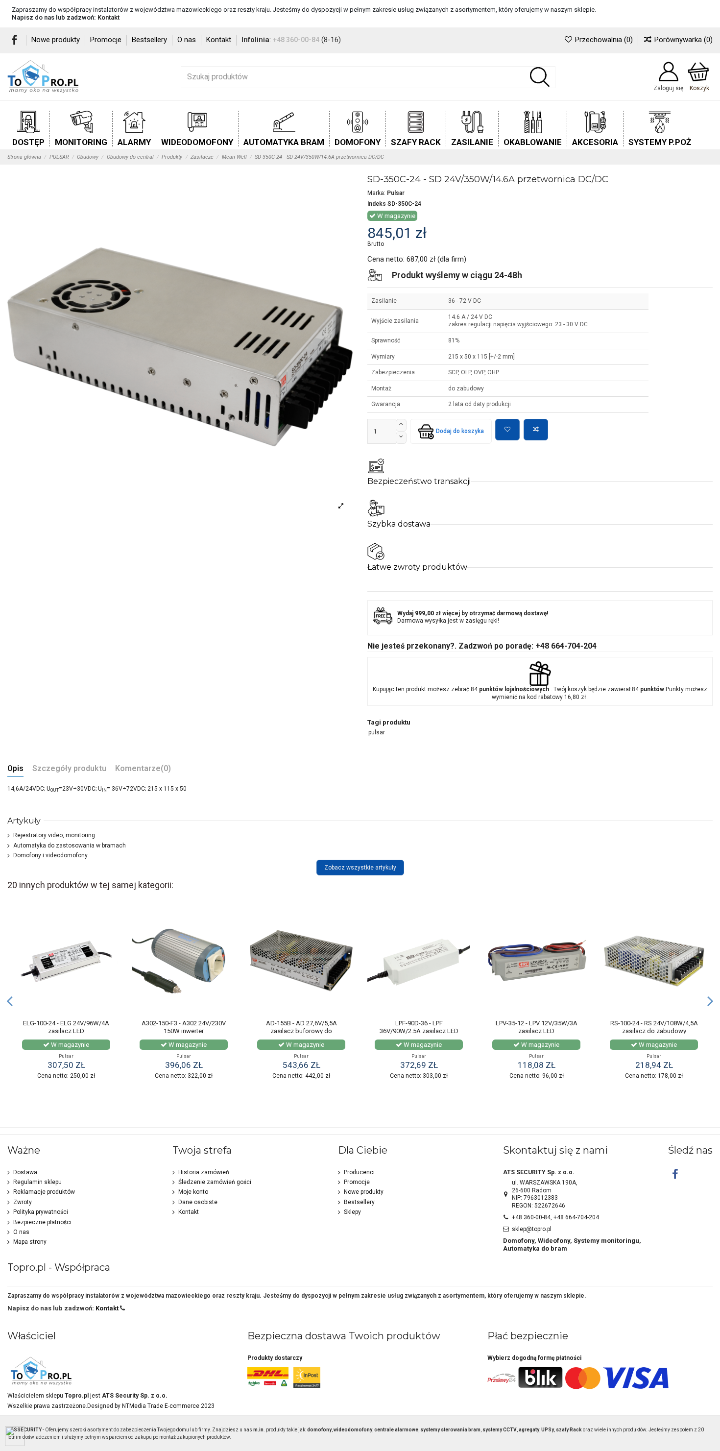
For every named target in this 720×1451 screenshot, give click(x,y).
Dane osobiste (197, 1202)
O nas (187, 39)
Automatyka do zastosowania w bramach (69, 845)
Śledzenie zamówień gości (214, 1182)
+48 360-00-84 (296, 40)
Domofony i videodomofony (50, 855)
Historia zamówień (203, 1172)
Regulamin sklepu (37, 1182)
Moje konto (193, 1191)
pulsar (376, 732)
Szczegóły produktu (69, 769)
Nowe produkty (56, 39)
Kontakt (108, 17)
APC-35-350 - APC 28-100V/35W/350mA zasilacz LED (66, 1030)
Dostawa (25, 1172)
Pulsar (396, 193)
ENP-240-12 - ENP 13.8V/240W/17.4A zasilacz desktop (419, 1030)
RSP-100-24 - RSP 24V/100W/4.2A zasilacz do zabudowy (536, 1030)
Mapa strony (30, 1241)
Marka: (376, 193)
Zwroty (22, 1202)
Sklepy (352, 1212)
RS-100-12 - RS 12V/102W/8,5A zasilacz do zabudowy (654, 1027)
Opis (15, 769)
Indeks (376, 203)
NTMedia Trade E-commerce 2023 (168, 1406)
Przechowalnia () (603, 39)
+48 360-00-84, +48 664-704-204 (555, 1217)
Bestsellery (150, 39)
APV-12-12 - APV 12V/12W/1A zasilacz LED (301, 1027)
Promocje (106, 39)
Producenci (359, 1172)
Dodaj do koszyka (460, 431)
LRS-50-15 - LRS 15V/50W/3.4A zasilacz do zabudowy (184, 1027)
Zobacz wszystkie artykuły (360, 867)
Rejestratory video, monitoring (54, 835)
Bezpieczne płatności (42, 1222)
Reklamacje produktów (44, 1191)
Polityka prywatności (40, 1212)
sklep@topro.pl (532, 1229)
